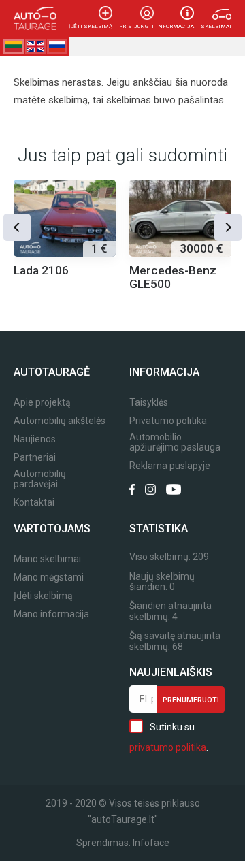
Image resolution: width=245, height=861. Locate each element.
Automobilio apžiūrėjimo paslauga (174, 442)
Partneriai (35, 458)
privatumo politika (167, 747)
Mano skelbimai (47, 559)
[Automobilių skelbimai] (35, 18)
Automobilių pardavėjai (40, 479)
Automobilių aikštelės (59, 421)
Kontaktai (34, 503)
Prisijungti (136, 26)
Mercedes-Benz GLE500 (172, 277)
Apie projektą (42, 402)
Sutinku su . (168, 737)
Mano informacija (51, 614)
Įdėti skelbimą (90, 26)
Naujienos (35, 439)
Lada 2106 (41, 270)
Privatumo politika (168, 421)
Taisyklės (148, 402)
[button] (17, 227)
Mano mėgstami (49, 577)
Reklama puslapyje (169, 466)
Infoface (151, 842)
